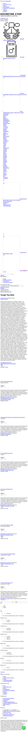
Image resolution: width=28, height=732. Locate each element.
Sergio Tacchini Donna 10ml (6, 381)
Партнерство (6, 281)
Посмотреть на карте (7, 715)
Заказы (4, 278)
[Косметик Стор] (11, 16)
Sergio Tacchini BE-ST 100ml (7, 525)
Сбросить (3, 672)
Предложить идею (7, 4)
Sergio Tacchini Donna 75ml (6, 582)
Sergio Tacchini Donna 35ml (6, 489)
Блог (4, 705)
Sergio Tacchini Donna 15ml (6, 453)
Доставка (5, 10)
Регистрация (6, 287)
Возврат (5, 11)
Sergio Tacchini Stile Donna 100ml (8, 553)
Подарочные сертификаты (9, 8)
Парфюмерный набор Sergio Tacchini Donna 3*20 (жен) (13, 417)
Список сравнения (7, 279)
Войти (2, 287)
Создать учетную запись (8, 677)
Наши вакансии (6, 704)
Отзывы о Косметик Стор (9, 701)
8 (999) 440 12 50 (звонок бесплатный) (11, 711)
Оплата (4, 9)
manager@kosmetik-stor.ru (8, 714)
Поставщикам (6, 6)
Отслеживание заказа (5, 285)
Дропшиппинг (6, 699)
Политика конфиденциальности (10, 703)
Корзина (2, 291)
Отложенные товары (7, 282)
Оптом (4, 5)
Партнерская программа (8, 698)
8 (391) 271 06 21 (7, 712)
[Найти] (13, 274)
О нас (4, 3)
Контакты (5, 700)
